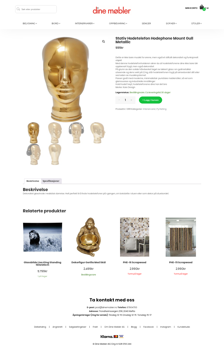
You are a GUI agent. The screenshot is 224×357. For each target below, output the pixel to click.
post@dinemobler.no (106, 307)
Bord (55, 24)
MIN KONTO (191, 8)
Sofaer (170, 24)
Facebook (148, 327)
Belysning (29, 24)
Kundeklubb (184, 327)
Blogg (134, 327)
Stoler (195, 24)
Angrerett (57, 327)
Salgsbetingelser (77, 327)
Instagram (165, 327)
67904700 (132, 307)
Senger (146, 24)
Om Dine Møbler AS (114, 327)
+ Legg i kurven (150, 100)
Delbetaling (40, 327)
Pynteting (161, 109)
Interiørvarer (84, 24)
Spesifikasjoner (51, 181)
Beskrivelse (33, 181)
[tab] (32, 181)
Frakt (95, 327)
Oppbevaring (117, 24)
